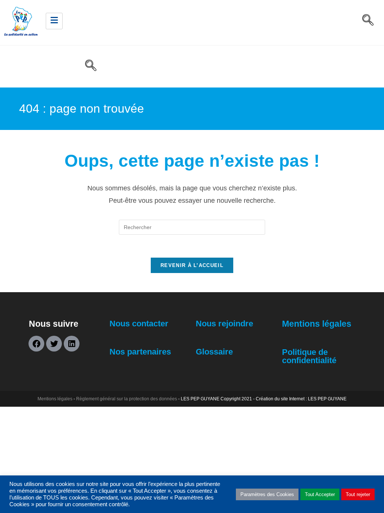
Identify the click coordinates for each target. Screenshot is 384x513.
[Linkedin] (72, 344)
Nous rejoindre (224, 323)
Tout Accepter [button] (320, 494)
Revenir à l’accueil (192, 265)
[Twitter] (54, 344)
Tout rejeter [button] (358, 494)
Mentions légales (316, 324)
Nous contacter (139, 323)
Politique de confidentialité (309, 356)
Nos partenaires (140, 351)
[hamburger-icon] (54, 21)
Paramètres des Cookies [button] (267, 494)
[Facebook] (36, 344)
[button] (368, 21)
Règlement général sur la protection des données (126, 398)
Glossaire (214, 351)
